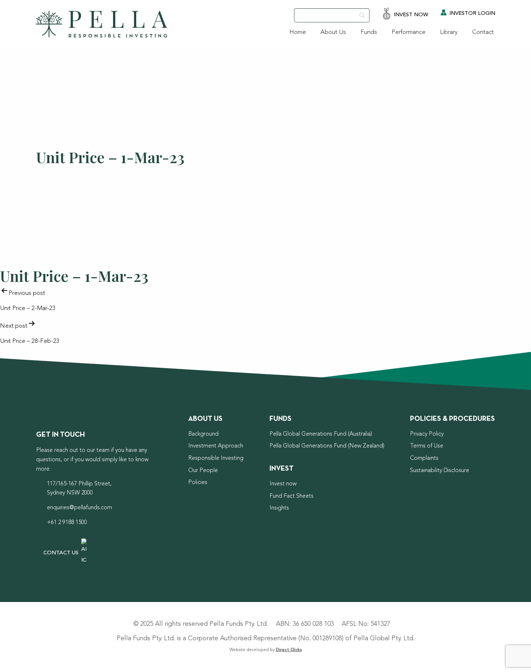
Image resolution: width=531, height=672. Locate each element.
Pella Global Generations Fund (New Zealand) (326, 446)
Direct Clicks (289, 650)
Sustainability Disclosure (439, 471)
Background (203, 434)
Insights (279, 508)
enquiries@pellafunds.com (79, 508)
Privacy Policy (427, 434)
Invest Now (410, 15)
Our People (203, 471)
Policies (197, 482)
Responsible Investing (215, 458)
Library (449, 32)
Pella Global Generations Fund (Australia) (320, 434)
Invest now (283, 484)
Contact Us (61, 553)
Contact (483, 32)
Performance (409, 32)
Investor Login (471, 13)
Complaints (424, 458)
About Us (333, 32)
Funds (369, 32)
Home (297, 32)
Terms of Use (426, 446)
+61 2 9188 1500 (67, 522)
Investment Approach (215, 446)
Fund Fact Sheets (291, 496)
